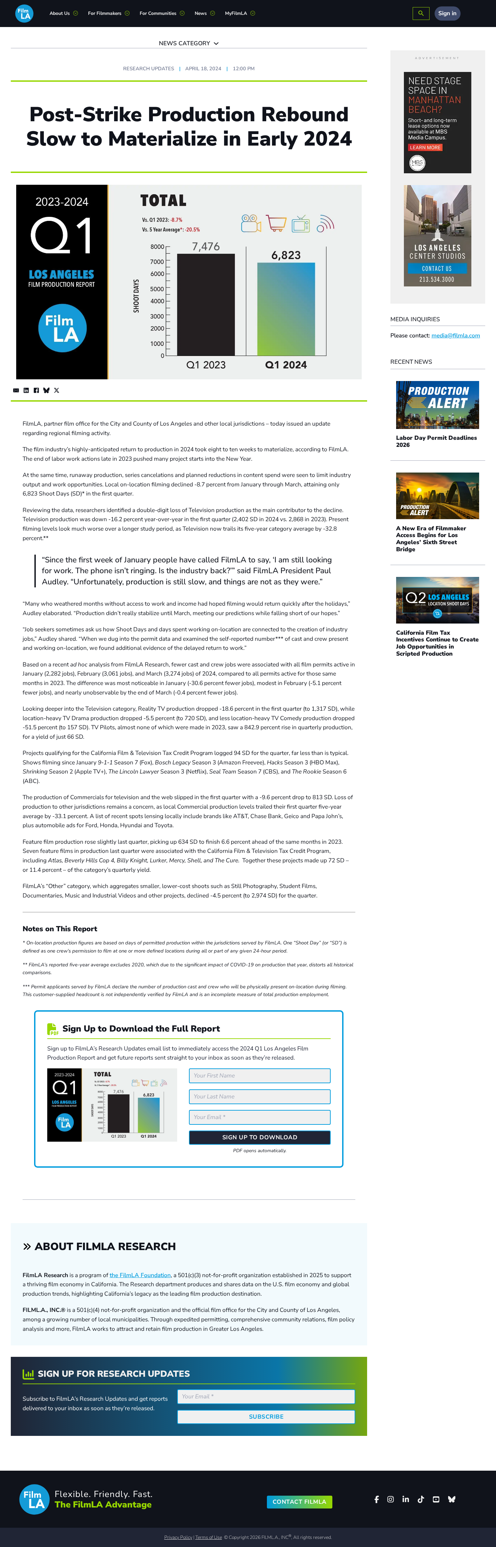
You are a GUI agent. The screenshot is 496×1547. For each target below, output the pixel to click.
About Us (60, 13)
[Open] (421, 13)
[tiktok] (421, 1499)
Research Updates (148, 68)
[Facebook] (36, 390)
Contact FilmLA (300, 1502)
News (201, 13)
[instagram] (390, 1499)
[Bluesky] (46, 390)
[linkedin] (406, 1499)
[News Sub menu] (215, 13)
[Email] (16, 390)
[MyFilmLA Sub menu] (255, 13)
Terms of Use (208, 1537)
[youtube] (436, 1499)
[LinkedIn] (26, 390)
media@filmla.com (456, 335)
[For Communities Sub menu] (185, 13)
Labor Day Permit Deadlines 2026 (436, 441)
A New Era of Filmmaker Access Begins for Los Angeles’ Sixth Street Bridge (431, 539)
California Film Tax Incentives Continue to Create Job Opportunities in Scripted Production (437, 643)
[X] (56, 390)
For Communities (158, 13)
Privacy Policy (178, 1537)
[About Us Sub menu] (78, 13)
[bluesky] (452, 1499)
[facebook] (376, 1499)
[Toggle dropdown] (216, 43)
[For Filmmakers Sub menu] (130, 13)
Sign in (447, 13)
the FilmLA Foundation (140, 1275)
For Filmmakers (104, 13)
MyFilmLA (236, 13)
